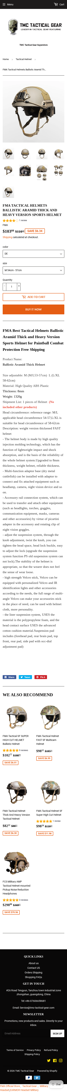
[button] (15, 221)
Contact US (33, 967)
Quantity (7, 279)
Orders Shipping (33, 972)
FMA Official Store (10, 1086)
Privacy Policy (34, 1050)
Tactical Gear (29, 1086)
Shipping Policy (32, 1054)
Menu (10, 4)
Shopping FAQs (33, 977)
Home (6, 59)
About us (34, 963)
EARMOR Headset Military (24, 1090)
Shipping (7, 237)
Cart (61, 4)
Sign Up (57, 1033)
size (5, 263)
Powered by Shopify (47, 1070)
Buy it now (33, 309)
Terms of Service (15, 1050)
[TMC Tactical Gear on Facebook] (55, 1061)
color (5, 246)
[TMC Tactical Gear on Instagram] (61, 1061)
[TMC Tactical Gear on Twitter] (49, 1061)
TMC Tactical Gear (24, 1070)
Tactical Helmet (24, 59)
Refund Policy (51, 1050)
